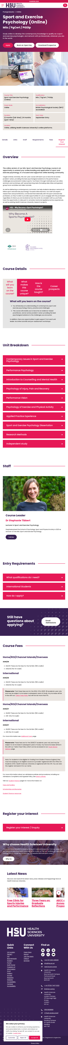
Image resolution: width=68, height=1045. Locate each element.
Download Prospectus (47, 45)
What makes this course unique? (24, 287)
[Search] (65, 5)
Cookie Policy (17, 1033)
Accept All (34, 1038)
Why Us (9, 859)
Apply (8, 45)
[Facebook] (43, 950)
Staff (25, 140)
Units (15, 140)
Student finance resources (12, 793)
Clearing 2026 (34, 1)
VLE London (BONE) (11, 953)
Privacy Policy (35, 1043)
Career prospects (54, 288)
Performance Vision (16, 397)
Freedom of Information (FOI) (11, 969)
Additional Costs (26, 736)
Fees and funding (9, 785)
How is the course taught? (38, 288)
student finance (14, 781)
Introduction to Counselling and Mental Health (31, 379)
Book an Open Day (24, 45)
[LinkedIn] (53, 950)
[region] (23, 1031)
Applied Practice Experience (21, 416)
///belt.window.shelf (51, 1013)
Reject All (23, 1038)
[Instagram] (48, 950)
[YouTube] (53, 954)
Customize (11, 1038)
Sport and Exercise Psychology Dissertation (29, 425)
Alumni (26, 954)
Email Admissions (51, 621)
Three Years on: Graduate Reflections (41, 903)
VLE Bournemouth (12, 957)
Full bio (11, 537)
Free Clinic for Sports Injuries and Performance (17, 903)
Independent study (16, 443)
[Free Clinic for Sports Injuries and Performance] (18, 892)
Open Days (27, 952)
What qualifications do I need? (22, 577)
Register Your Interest (62, 142)
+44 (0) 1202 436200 (51, 960)
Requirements (38, 140)
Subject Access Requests (10, 975)
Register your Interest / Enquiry (23, 827)
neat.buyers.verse (50, 967)
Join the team (28, 956)
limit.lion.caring (49, 989)
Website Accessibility (11, 981)
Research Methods (16, 434)
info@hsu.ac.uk (49, 963)
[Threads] (48, 954)
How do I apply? (15, 595)
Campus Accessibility (11, 985)
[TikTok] (43, 954)
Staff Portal (11, 965)
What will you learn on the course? (10, 287)
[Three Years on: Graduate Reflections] (42, 892)
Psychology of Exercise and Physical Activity (30, 407)
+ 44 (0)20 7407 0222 (51, 986)
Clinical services (26, 960)
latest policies (41, 777)
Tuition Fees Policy (21, 695)
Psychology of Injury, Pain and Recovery (27, 388)
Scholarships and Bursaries (12, 789)
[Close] (41, 1022)
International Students (18, 586)
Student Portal (10, 962)
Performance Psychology (20, 370)
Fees (51, 140)
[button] (58, 893)
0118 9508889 (48, 1010)
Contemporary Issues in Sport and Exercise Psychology (29, 360)
